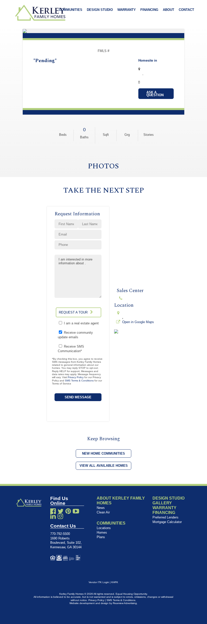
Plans (101, 537)
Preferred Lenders (165, 517)
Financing (149, 10)
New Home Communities (103, 453)
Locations (104, 528)
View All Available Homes (104, 465)
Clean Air (103, 512)
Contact (186, 10)
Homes (102, 532)
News (101, 508)
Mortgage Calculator (167, 522)
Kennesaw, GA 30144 (66, 547)
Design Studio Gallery (168, 500)
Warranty (126, 10)
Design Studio (100, 10)
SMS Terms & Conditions (79, 380)
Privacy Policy (76, 377)
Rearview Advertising (125, 603)
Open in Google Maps (138, 322)
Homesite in (147, 60)
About (168, 10)
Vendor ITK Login (99, 582)
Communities (70, 10)
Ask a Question (155, 93)
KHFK (114, 582)
